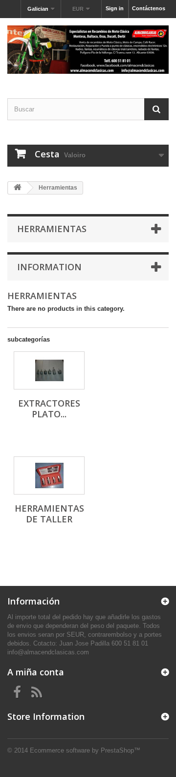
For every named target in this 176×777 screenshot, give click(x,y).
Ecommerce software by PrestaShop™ (85, 750)
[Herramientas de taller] (49, 475)
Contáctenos (148, 8)
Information (49, 267)
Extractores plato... (49, 408)
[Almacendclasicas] (88, 49)
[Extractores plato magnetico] (49, 370)
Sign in (115, 8)
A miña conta (35, 672)
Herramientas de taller (49, 513)
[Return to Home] (17, 188)
